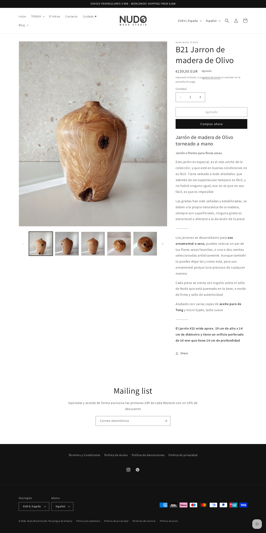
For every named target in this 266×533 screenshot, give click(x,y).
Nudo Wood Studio (37, 521)
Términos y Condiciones (84, 455)
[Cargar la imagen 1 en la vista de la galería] (41, 244)
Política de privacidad (183, 455)
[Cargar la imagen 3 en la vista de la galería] (93, 244)
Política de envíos (116, 455)
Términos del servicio (144, 521)
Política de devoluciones (148, 455)
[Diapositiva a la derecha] (162, 243)
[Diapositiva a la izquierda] (23, 243)
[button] (38, 16)
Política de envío (169, 521)
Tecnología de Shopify (60, 521)
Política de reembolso (88, 521)
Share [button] (184, 353)
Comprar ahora (211, 124)
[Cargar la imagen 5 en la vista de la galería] (145, 244)
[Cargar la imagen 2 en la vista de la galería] (67, 244)
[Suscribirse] (165, 421)
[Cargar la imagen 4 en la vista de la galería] (119, 244)
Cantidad (181, 89)
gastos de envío (211, 77)
